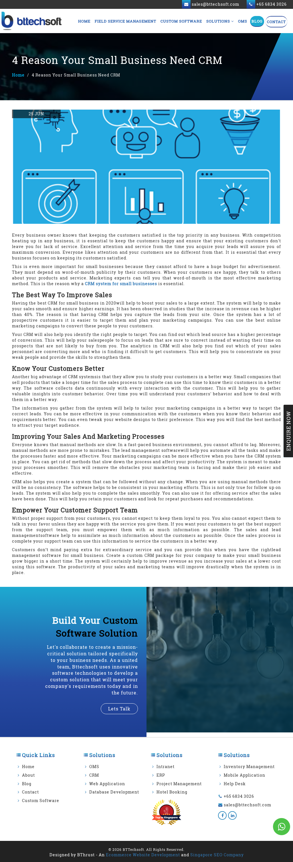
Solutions (218, 21)
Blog (257, 21)
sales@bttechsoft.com (247, 804)
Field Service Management (125, 21)
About (28, 775)
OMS (242, 21)
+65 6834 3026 (239, 796)
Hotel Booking (172, 792)
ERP (161, 775)
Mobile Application (244, 775)
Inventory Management (249, 766)
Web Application (107, 783)
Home (84, 21)
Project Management (179, 783)
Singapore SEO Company (217, 854)
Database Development (114, 792)
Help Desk (235, 783)
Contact (276, 21)
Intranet (166, 766)
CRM (94, 775)
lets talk (119, 709)
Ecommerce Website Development (143, 854)
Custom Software (181, 21)
